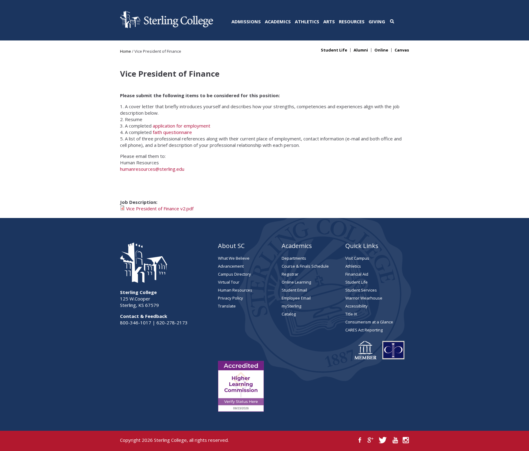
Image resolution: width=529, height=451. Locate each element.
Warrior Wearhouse (363, 298)
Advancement (231, 266)
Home (125, 51)
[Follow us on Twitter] (383, 440)
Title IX (351, 314)
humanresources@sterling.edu (152, 169)
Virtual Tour (228, 282)
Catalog (289, 314)
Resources (352, 21)
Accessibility (356, 306)
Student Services (361, 290)
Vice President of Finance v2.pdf (159, 208)
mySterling (291, 306)
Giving (377, 21)
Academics (278, 21)
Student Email (294, 290)
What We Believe (233, 258)
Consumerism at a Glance (369, 322)
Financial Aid (356, 274)
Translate (227, 306)
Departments (294, 258)
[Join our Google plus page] (370, 440)
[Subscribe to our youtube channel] (395, 440)
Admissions (246, 21)
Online (381, 50)
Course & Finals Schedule (305, 266)
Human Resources (235, 290)
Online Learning (296, 282)
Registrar (290, 274)
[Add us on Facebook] (360, 440)
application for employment (181, 126)
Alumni (361, 50)
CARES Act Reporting (364, 330)
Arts (329, 21)
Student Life (334, 50)
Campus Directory (234, 274)
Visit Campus (357, 258)
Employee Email (296, 298)
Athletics (307, 21)
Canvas (402, 50)
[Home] (166, 26)
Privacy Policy (230, 298)
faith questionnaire (172, 132)
